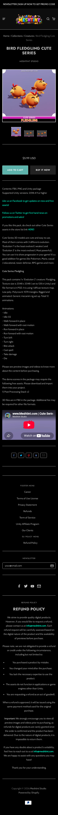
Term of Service (27, 517)
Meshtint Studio (29, 61)
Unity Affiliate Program (27, 524)
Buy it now (43, 170)
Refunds (27, 511)
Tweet (21, 455)
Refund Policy (30, 542)
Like (13, 455)
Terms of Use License (27, 498)
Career (27, 491)
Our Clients (27, 530)
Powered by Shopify (29, 792)
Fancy (36, 455)
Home (6, 35)
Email (43, 455)
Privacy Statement (27, 504)
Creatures (29, 35)
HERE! (31, 229)
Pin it (29, 455)
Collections (17, 35)
